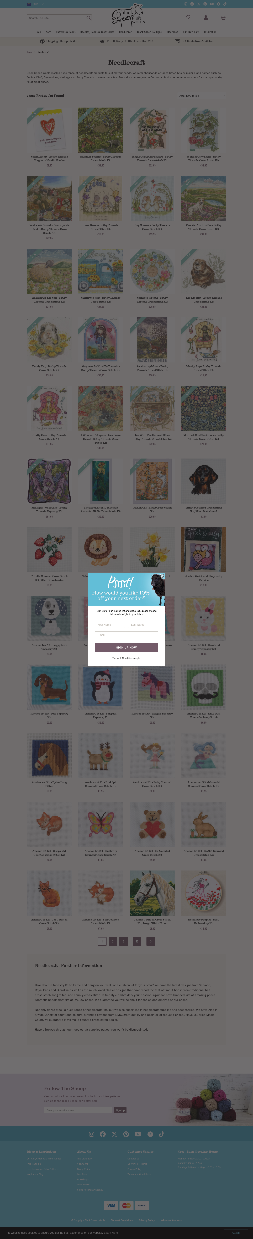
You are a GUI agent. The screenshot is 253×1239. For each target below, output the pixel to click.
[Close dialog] (162, 575)
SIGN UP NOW (126, 647)
